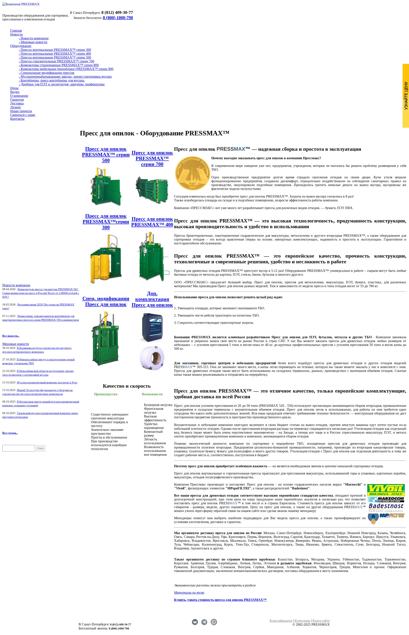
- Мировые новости (33, 42)
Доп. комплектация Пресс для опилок (152, 299)
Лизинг (15, 107)
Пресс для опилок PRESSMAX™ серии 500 (106, 154)
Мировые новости (15, 344)
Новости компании (16, 285)
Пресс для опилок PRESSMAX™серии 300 (106, 221)
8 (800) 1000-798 (118, 17)
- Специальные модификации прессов (46, 73)
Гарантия (17, 99)
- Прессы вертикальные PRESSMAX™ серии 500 (55, 57)
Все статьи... (10, 432)
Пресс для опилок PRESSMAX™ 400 (152, 221)
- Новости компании (34, 38)
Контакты (17, 118)
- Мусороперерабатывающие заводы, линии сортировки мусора (65, 76)
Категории (302, 620)
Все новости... (10, 335)
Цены (14, 88)
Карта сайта (321, 620)
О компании (19, 95)
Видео (14, 92)
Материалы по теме (189, 592)
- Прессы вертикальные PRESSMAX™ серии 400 (55, 53)
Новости (16, 34)
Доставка (17, 103)
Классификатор (281, 620)
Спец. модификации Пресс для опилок (105, 301)
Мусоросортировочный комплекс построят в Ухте (47, 382)
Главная (16, 30)
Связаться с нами (22, 115)
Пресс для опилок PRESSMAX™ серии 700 (152, 158)
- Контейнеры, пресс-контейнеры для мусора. (52, 80)
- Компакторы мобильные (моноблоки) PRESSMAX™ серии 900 (66, 69)
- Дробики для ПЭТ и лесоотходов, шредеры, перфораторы (62, 84)
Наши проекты (21, 111)
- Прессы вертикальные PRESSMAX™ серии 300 (55, 50)
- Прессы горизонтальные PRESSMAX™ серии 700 (56, 61)
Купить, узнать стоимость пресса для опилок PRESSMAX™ (220, 600)
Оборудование (20, 46)
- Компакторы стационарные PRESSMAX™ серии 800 (59, 65)
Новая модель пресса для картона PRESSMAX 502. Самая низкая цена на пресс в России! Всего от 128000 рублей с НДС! (40, 293)
